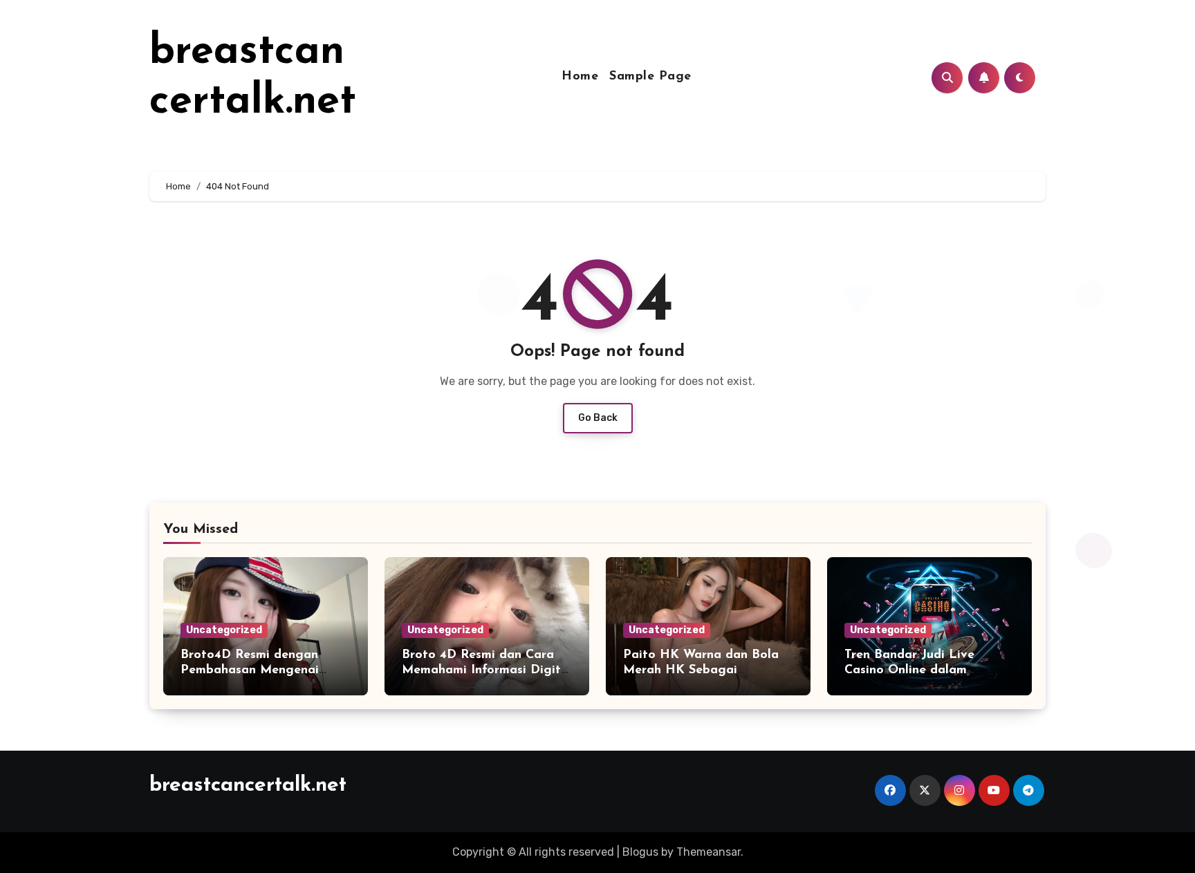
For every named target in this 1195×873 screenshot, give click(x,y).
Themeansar (708, 851)
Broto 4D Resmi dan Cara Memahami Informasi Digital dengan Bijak (487, 670)
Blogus (640, 851)
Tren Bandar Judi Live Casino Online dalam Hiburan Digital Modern (916, 670)
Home (580, 77)
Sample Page (650, 77)
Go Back (598, 418)
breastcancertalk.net (247, 785)
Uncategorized (224, 630)
